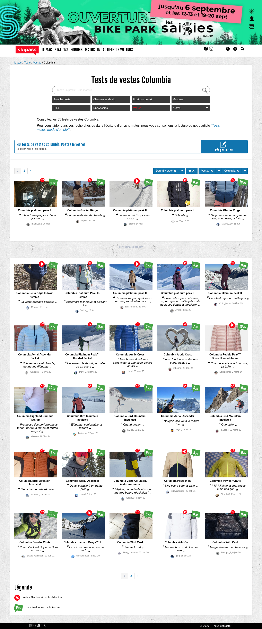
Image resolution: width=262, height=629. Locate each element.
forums (76, 49)
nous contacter (222, 625)
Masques (178, 99)
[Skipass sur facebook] (206, 49)
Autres (177, 107)
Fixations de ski (142, 99)
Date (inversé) (164, 170)
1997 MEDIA (39, 626)
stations (61, 49)
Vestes (37, 62)
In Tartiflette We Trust (116, 49)
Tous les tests (62, 99)
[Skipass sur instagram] (211, 49)
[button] (235, 49)
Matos (18, 62)
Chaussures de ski (104, 99)
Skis (56, 107)
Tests (28, 62)
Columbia (49, 62)
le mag (47, 49)
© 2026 (204, 625)
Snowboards (100, 107)
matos (90, 49)
